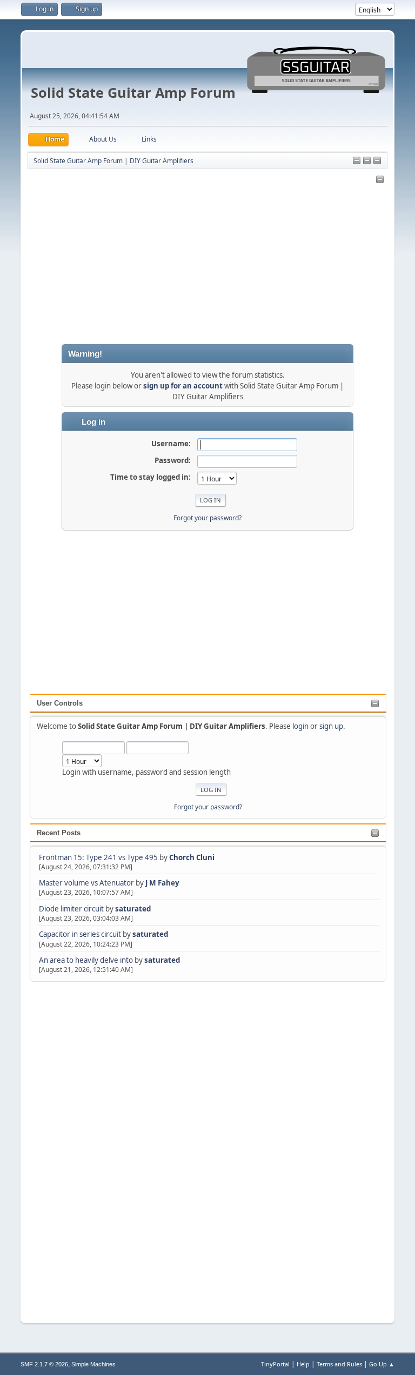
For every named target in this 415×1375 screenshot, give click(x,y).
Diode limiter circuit (71, 909)
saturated (133, 909)
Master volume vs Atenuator (86, 883)
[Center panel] (367, 161)
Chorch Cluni (192, 857)
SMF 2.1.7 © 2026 (44, 1364)
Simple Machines (93, 1364)
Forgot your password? (208, 806)
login (300, 726)
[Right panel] (356, 161)
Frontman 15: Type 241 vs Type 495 (98, 857)
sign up (331, 726)
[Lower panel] (377, 161)
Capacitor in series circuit (81, 934)
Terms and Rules (339, 1364)
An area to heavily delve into (87, 960)
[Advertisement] (73, 1146)
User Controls (60, 703)
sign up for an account (183, 386)
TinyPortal (275, 1364)
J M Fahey (162, 883)
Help (303, 1364)
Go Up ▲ (381, 1364)
